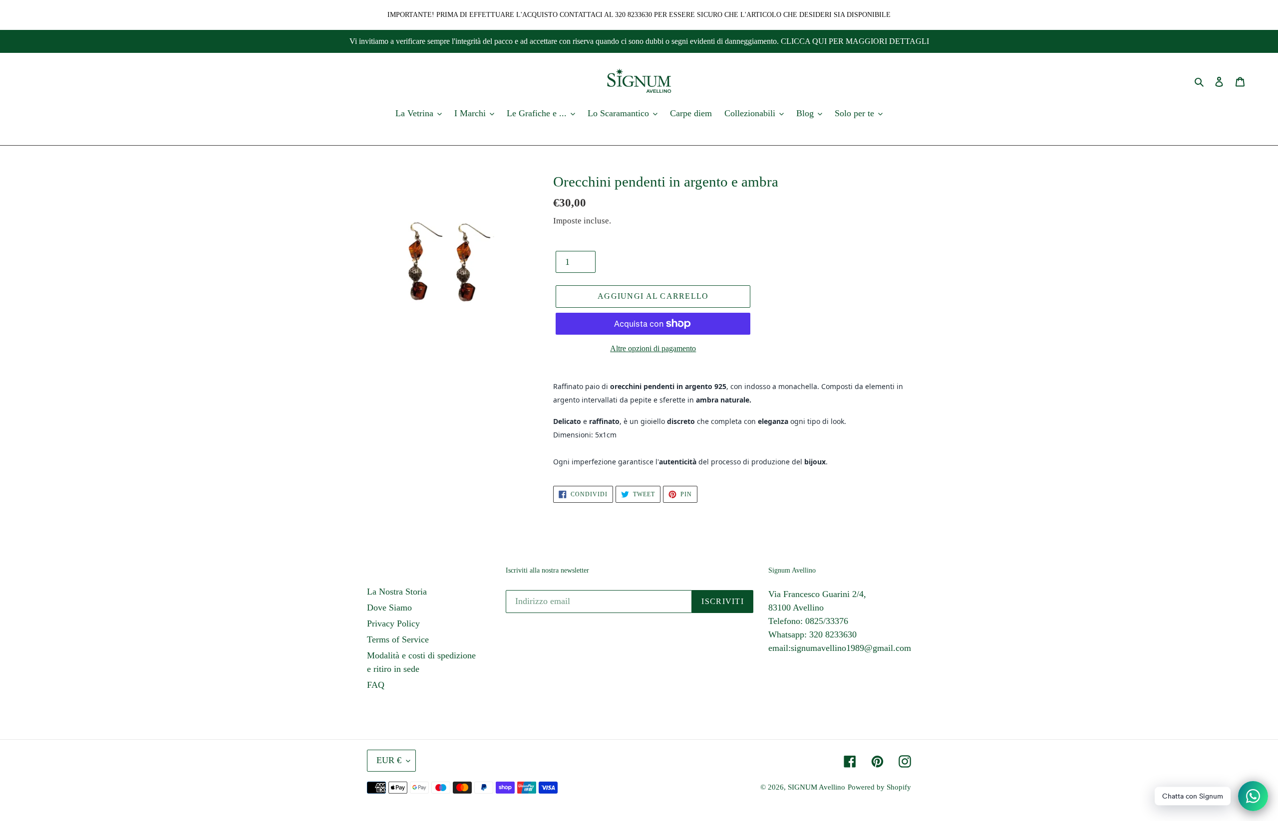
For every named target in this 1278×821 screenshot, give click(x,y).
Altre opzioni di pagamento (653, 348)
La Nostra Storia (397, 592)
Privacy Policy (393, 623)
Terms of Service (398, 639)
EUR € (388, 760)
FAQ (375, 685)
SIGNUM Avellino (816, 787)
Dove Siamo (389, 608)
